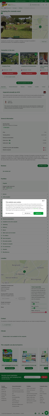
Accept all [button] (38, 213)
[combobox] (43, 200)
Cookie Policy (35, 208)
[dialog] (24, 208)
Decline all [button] (27, 213)
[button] (10, 213)
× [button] (44, 200)
